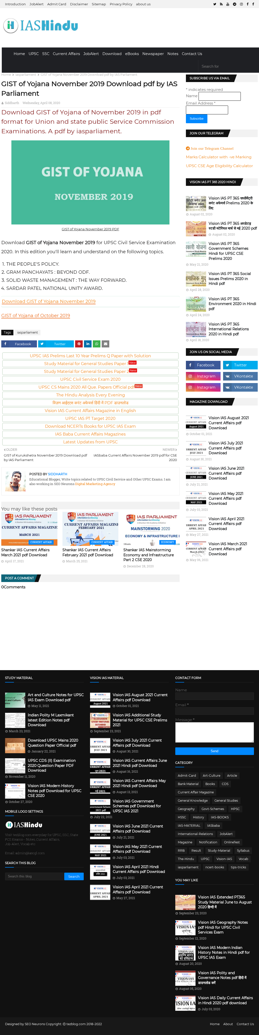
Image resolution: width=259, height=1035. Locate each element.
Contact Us (192, 54)
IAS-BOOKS (220, 817)
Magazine (185, 842)
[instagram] (241, 4)
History (198, 817)
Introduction (15, 4)
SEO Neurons (35, 1024)
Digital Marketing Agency (94, 484)
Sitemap (99, 4)
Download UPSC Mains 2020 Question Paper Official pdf (53, 743)
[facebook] (247, 4)
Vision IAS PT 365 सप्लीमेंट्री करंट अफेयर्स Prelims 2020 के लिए (231, 203)
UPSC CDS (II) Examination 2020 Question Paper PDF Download (52, 765)
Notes (172, 54)
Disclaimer (79, 4)
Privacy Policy (121, 4)
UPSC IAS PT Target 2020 (90, 418)
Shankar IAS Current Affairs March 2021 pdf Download (25, 552)
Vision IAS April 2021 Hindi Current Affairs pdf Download (139, 869)
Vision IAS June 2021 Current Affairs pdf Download (226, 473)
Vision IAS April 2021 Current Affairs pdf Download (226, 524)
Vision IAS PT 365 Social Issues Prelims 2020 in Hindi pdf (230, 278)
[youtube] (227, 4)
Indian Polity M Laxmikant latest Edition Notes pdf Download (51, 720)
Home (19, 54)
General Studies (226, 800)
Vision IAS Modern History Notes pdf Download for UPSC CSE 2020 (54, 791)
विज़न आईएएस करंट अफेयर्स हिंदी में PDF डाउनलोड (90, 402)
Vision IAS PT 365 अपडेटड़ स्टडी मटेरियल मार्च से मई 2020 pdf (233, 226)
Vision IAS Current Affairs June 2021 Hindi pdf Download (140, 763)
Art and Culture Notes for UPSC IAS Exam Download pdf (56, 697)
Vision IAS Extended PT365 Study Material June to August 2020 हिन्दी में (225, 902)
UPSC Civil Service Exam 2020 (90, 379)
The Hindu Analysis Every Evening (90, 395)
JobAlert (37, 4)
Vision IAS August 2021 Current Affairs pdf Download (229, 423)
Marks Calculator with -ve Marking (218, 157)
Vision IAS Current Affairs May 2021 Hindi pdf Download (139, 783)
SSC (45, 54)
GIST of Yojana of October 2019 (35, 315)
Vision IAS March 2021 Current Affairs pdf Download (228, 549)
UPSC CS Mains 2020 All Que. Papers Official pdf (90, 387)
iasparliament (25, 75)
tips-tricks (238, 867)
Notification (208, 842)
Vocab (243, 859)
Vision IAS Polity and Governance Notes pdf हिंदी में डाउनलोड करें (222, 978)
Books (210, 784)
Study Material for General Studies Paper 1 (90, 363)
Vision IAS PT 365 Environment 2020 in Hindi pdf (232, 304)
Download (112, 54)
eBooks (132, 54)
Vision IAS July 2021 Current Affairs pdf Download (226, 448)
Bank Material (188, 784)
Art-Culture (211, 775)
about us (143, 4)
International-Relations (195, 834)
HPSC (235, 809)
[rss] (221, 4)
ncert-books (214, 867)
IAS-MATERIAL (189, 825)
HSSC (182, 817)
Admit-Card (187, 775)
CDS (225, 784)
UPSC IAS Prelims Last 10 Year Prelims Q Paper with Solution (90, 356)
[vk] (240, 376)
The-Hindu (186, 859)
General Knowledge (193, 800)
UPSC (34, 54)
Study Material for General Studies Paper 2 (90, 371)
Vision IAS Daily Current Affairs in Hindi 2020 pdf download (225, 1000)
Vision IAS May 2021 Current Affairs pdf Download (226, 498)
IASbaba (213, 825)
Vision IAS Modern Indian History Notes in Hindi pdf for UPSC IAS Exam (224, 952)
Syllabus (243, 850)
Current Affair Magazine (196, 792)
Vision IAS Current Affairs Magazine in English (90, 410)
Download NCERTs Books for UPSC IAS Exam (90, 426)
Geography (186, 809)
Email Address (200, 103)
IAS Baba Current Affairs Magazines (90, 434)
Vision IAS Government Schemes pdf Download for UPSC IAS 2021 (137, 806)
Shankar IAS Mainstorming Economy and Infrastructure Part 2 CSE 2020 (148, 555)
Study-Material (219, 850)
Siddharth (12, 103)
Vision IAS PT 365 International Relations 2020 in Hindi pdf (229, 329)
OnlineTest (232, 842)
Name (192, 95)
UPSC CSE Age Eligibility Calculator (219, 165)
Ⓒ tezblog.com (75, 1024)
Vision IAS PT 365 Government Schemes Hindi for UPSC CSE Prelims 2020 (228, 251)
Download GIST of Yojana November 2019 (49, 301)
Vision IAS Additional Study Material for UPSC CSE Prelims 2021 (140, 720)
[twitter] (215, 4)
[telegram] (235, 4)
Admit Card (56, 4)
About (228, 1024)
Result (196, 850)
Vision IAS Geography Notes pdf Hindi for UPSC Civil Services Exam (223, 927)
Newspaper (153, 54)
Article (232, 775)
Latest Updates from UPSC (90, 442)
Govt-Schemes (213, 809)
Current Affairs (66, 54)
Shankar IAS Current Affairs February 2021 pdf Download (87, 552)
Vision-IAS (224, 859)
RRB (181, 850)
